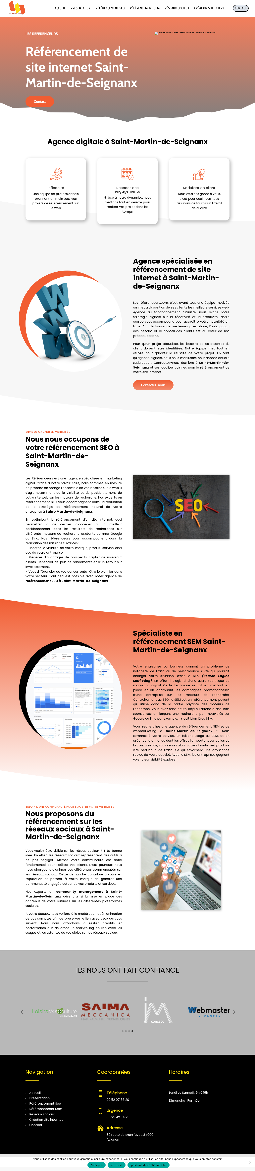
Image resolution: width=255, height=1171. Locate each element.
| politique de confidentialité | (148, 1165)
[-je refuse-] (250, 1162)
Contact (40, 101)
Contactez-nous (153, 385)
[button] (22, 1012)
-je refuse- (117, 1165)
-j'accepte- (96, 1165)
